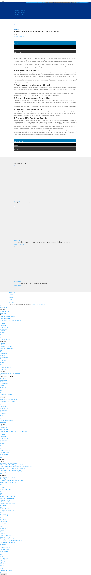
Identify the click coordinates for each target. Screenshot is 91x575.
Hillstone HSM (4, 429)
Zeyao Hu (17, 34)
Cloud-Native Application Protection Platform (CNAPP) (16, 466)
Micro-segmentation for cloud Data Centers (13, 472)
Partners (11, 297)
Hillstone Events (5, 500)
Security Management (6, 420)
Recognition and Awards (7, 511)
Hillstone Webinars (5, 502)
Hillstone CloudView (6, 426)
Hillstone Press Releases (7, 498)
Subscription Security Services (9, 539)
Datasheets (3, 325)
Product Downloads (6, 570)
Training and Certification (7, 542)
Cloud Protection (5, 339)
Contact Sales (4, 454)
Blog (10, 301)
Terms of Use (42, 304)
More (1, 493)
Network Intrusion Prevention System (11, 320)
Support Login (4, 544)
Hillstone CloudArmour (7, 348)
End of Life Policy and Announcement (11, 540)
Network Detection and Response (10, 373)
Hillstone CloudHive (6, 345)
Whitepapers (4, 327)
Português (3, 563)
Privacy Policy (35, 304)
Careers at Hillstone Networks (9, 516)
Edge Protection (4, 311)
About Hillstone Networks (7, 496)
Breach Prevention (5, 368)
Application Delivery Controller (9, 399)
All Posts (17, 5)
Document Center (5, 537)
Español (2, 562)
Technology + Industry (20, 12)
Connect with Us (5, 450)
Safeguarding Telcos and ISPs (8, 477)
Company (3, 495)
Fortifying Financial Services (8, 482)
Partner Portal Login (6, 489)
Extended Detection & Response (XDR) (11, 465)
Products (11, 294)
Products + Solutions (20, 10)
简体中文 (2, 560)
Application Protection (6, 394)
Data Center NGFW (5, 318)
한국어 (2, 565)
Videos (2, 334)
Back (1, 322)
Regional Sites (4, 558)
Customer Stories (19, 7)
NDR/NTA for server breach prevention (11, 470)
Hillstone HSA (4, 428)
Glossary (11, 299)
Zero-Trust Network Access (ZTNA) (10, 463)
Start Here (3, 313)
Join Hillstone (4, 514)
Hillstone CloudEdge (6, 346)
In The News (3, 505)
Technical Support (5, 535)
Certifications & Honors (7, 509)
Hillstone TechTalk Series (7, 504)
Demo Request (4, 452)
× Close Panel (3, 574)
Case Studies (4, 329)
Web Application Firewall (7, 401)
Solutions (11, 296)
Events (16, 8)
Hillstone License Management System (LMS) (13, 431)
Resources (3, 324)
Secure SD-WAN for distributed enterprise (12, 468)
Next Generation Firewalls (7, 317)
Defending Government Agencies (10, 479)
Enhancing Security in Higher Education (12, 481)
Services (2, 533)
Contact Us (11, 302)
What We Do (12, 292)
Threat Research (19, 14)
